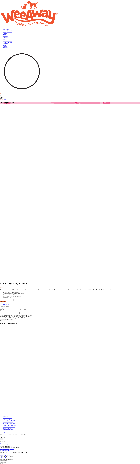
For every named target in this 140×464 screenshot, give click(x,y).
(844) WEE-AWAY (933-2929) (7, 449)
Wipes (4, 34)
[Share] (3, 462)
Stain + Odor (6, 29)
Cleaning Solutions (7, 32)
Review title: (3, 311)
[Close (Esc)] (5, 462)
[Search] (1, 98)
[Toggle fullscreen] (2, 462)
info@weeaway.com (4, 450)
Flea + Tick (5, 33)
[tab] (6, 304)
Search (1, 460)
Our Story (5, 36)
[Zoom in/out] (0, 462)
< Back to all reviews (5, 455)
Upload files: (16, 316)
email (1, 437)
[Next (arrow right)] (2, 463)
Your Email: (22, 309)
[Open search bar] (0, 94)
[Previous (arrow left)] (0, 463)
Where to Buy (6, 37)
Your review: (3, 314)
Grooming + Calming (8, 30)
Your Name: (3, 309)
